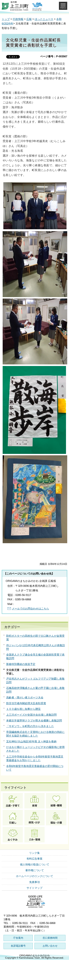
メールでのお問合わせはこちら (30, 608)
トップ (6, 19)
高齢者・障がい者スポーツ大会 (24, 697)
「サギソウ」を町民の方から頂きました (30, 726)
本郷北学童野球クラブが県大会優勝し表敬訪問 (34, 720)
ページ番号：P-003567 (53, 56)
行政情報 (18, 19)
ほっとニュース (44, 19)
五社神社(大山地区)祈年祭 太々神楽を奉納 (31, 741)
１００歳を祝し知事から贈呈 (23, 708)
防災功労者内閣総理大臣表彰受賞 (26, 703)
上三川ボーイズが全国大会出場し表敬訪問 (31, 714)
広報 (29, 19)
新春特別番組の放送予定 (20, 664)
